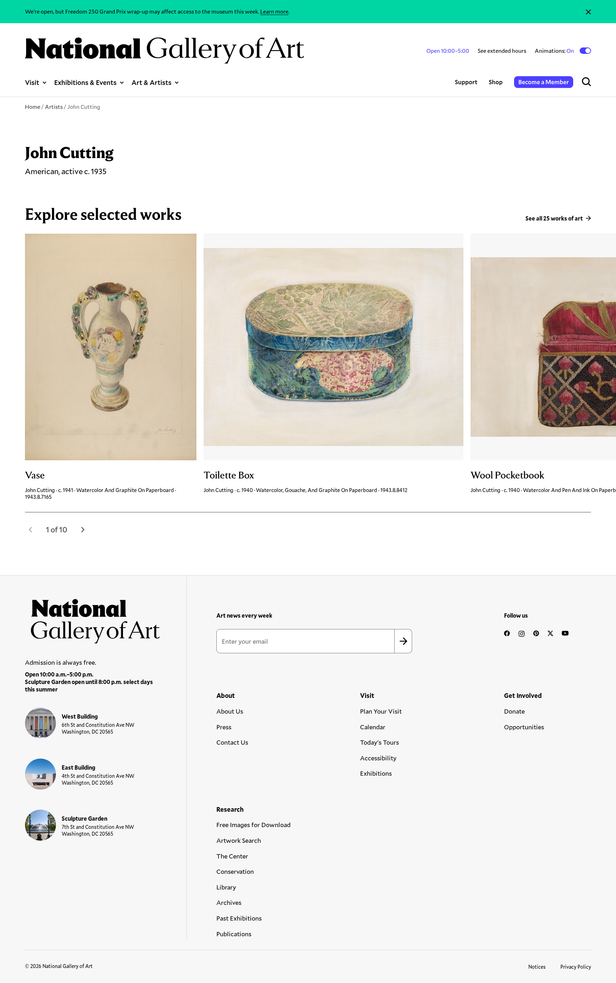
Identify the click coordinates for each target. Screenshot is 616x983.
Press (223, 727)
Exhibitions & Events (85, 82)
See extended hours (502, 50)
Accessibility (378, 758)
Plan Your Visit (381, 711)
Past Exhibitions (239, 918)
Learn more (274, 11)
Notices (537, 966)
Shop (496, 82)
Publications (233, 933)
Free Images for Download (253, 824)
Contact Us (232, 742)
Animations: (555, 50)
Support (466, 82)
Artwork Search (238, 840)
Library (226, 887)
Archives (228, 902)
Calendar (372, 727)
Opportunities (524, 727)
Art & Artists (151, 82)
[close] (588, 11)
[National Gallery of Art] (92, 618)
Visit (32, 82)
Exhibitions (376, 773)
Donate (514, 711)
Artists (54, 106)
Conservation (235, 871)
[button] (30, 529)
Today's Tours (379, 742)
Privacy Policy (575, 966)
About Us (229, 711)
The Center (232, 856)
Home (32, 106)
